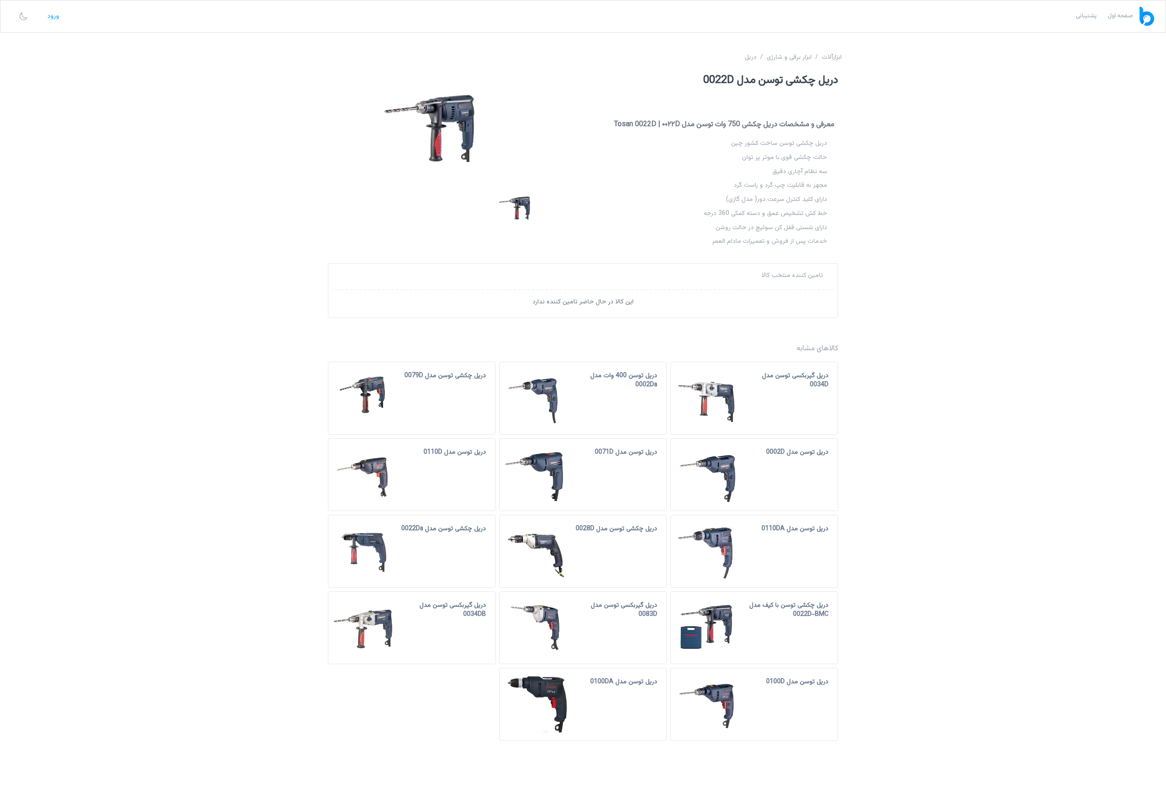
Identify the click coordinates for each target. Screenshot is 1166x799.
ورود (53, 16)
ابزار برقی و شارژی (789, 57)
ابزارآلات (832, 57)
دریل (751, 57)
